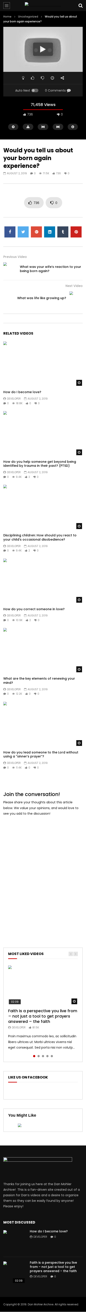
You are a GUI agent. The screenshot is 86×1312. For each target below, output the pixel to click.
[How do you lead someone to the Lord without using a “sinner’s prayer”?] (43, 724)
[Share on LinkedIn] (49, 231)
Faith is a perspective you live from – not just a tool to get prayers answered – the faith (42, 1016)
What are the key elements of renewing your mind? (39, 680)
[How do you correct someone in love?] (43, 581)
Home (7, 16)
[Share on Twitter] (23, 231)
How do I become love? (22, 392)
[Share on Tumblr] (62, 231)
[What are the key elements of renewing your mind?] (43, 650)
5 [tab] (52, 1056)
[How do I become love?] (43, 363)
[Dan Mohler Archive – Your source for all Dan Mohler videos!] (43, 5)
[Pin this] (76, 231)
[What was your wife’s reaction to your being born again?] (10, 269)
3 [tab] (43, 1056)
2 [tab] (38, 1056)
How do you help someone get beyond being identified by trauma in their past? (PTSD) (39, 463)
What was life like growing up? (41, 298)
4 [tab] (47, 1056)
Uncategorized (28, 16)
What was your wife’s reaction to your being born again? (50, 269)
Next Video (74, 286)
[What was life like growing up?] (76, 298)
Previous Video (15, 257)
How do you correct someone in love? (34, 609)
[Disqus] (43, 875)
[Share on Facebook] (9, 231)
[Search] (80, 5)
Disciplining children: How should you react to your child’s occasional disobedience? (40, 537)
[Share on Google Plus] (36, 231)
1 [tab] (34, 1056)
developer (14, 398)
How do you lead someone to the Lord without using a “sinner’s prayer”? (40, 754)
